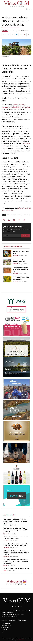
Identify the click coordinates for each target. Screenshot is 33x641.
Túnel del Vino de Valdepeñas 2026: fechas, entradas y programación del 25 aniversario (15, 529)
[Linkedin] (16, 34)
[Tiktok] (24, 220)
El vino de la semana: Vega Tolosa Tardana (16, 568)
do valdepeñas (10, 214)
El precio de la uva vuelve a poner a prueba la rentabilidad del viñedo (16, 537)
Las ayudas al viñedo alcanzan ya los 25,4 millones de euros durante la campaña (15, 544)
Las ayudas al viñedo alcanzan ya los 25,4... (19, 260)
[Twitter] (12, 34)
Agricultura (4, 30)
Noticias (5, 525)
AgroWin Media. (21, 640)
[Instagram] (4, 220)
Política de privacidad (7, 623)
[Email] (28, 34)
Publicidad (4, 629)
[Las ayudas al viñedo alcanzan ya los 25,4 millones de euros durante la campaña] (7, 262)
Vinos (4, 570)
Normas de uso (5, 627)
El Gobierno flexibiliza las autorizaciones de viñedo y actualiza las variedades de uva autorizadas (16, 552)
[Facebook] (8, 34)
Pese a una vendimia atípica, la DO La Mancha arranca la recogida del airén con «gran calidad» (15, 521)
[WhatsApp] (20, 34)
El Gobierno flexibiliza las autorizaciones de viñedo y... (20, 269)
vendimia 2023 (25, 214)
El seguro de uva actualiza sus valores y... (21, 278)
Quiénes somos (5, 632)
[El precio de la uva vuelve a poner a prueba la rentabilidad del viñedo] (7, 253)
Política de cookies (6, 625)
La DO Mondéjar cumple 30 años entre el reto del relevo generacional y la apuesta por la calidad (15, 561)
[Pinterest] (24, 34)
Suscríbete (25, 235)
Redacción (11, 30)
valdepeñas (18, 214)
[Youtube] (21, 607)
